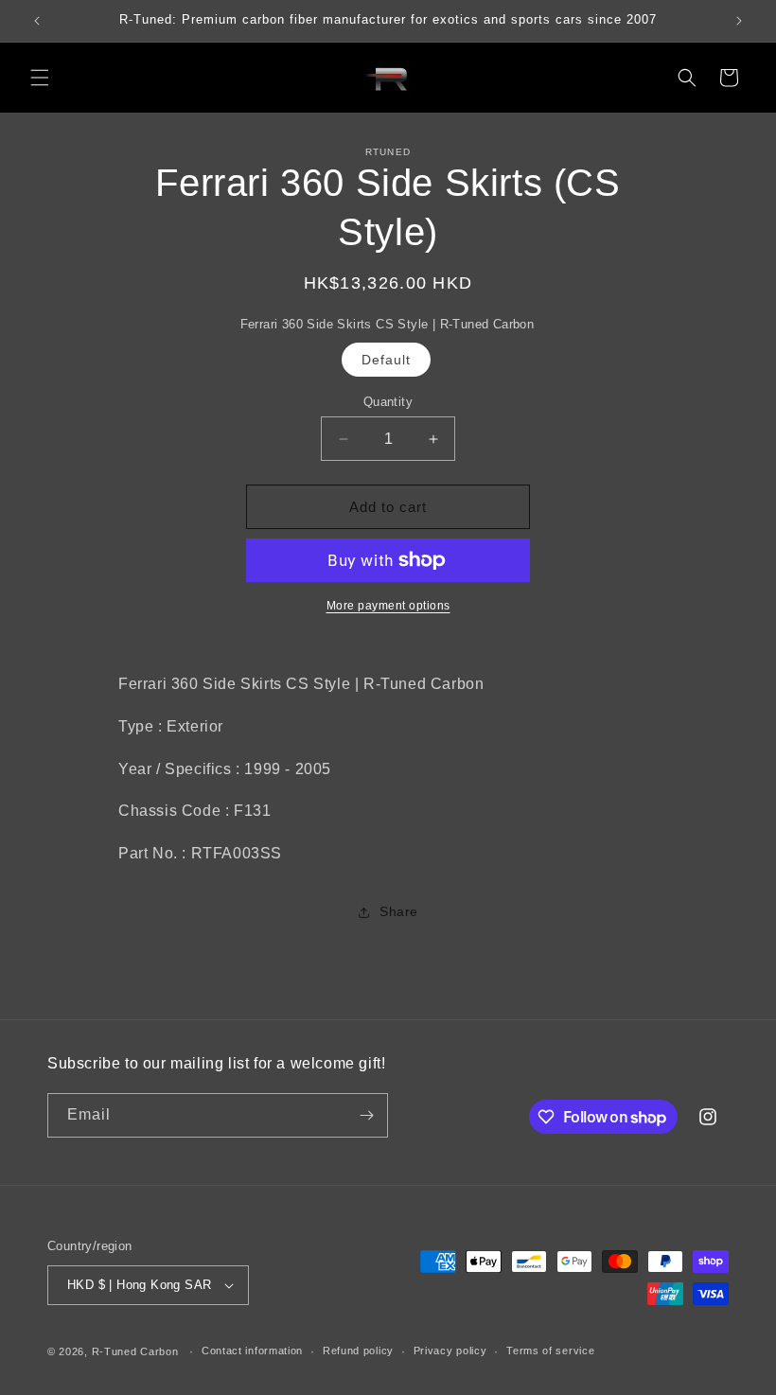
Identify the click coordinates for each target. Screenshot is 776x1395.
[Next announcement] (739, 21)
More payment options (388, 605)
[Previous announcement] (37, 21)
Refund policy (358, 1350)
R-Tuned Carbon (135, 1351)
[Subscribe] (366, 1115)
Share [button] (398, 911)
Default (386, 359)
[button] (40, 77)
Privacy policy (450, 1350)
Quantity (388, 402)
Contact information (252, 1350)
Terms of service (550, 1350)
